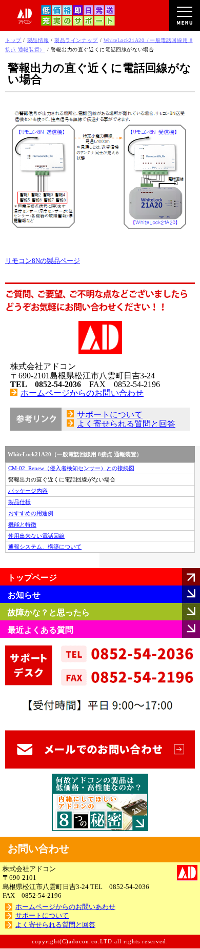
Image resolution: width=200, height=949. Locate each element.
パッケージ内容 (28, 491)
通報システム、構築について (45, 546)
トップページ (32, 577)
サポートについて (110, 414)
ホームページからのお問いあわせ (65, 907)
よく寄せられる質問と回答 (126, 423)
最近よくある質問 (40, 629)
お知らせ (24, 595)
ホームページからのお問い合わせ (82, 393)
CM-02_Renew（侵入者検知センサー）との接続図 (71, 468)
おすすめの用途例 (30, 513)
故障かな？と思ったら (49, 612)
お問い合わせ (38, 848)
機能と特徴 (22, 524)
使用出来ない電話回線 (36, 536)
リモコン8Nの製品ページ (42, 261)
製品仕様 (19, 502)
